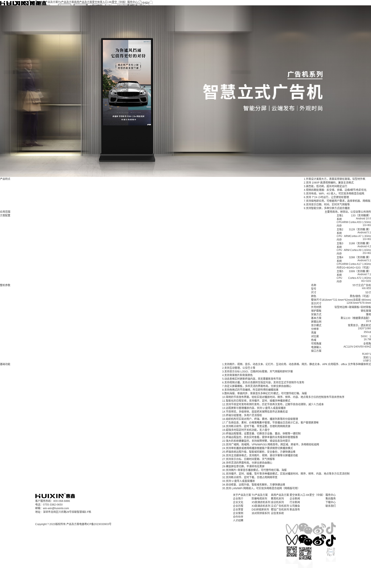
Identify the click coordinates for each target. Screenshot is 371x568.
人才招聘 (238, 520)
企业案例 (238, 513)
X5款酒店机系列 (261, 502)
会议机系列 (277, 502)
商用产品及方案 (83, 2)
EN (147, 2)
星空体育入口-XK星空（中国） (109, 2)
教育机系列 (277, 498)
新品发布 (295, 509)
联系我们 (330, 505)
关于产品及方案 (49, 2)
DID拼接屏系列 (260, 509)
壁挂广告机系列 (280, 509)
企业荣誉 (238, 509)
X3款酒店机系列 (261, 505)
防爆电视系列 (259, 498)
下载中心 (330, 502)
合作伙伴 (238, 516)
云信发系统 (277, 513)
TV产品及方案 (66, 2)
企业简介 (238, 498)
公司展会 (295, 505)
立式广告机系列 (280, 505)
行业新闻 (295, 502)
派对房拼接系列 (261, 513)
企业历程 (238, 505)
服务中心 (132, 2)
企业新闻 (295, 498)
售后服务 (330, 498)
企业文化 (238, 502)
